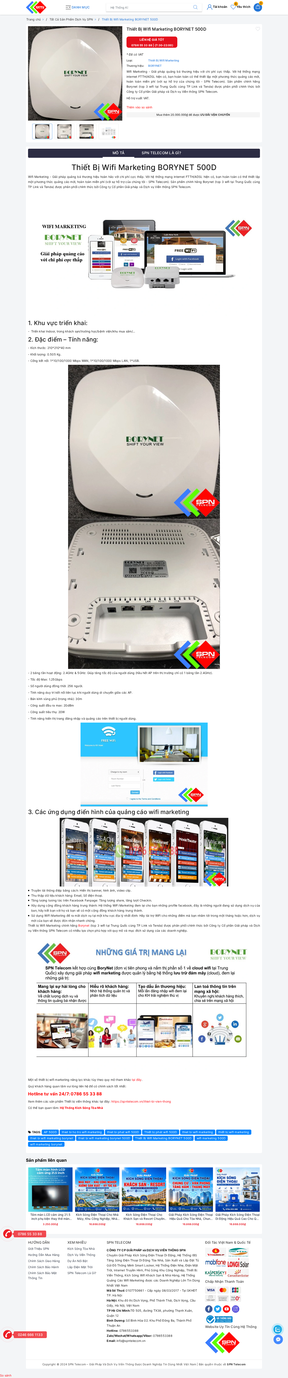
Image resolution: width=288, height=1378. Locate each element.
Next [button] (271, 1202)
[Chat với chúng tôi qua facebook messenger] (278, 1339)
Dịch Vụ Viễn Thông (81, 1255)
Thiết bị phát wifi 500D (160, 1132)
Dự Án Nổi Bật (77, 1261)
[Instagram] (235, 1309)
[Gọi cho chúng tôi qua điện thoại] (7, 1233)
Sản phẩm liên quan (46, 1160)
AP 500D (50, 1132)
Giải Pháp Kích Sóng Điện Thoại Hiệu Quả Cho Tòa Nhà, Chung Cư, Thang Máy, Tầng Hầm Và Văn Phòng (191, 1216)
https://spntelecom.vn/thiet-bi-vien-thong (141, 1101)
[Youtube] (226, 1309)
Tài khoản (219, 6)
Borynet (83, 925)
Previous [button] (16, 1202)
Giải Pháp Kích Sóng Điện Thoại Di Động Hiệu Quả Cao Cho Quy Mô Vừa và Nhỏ (237, 1216)
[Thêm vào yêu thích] (258, 28)
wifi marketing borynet (46, 1144)
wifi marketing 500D (211, 1138)
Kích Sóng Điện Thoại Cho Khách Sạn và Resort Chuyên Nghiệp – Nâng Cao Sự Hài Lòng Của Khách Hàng (144, 1216)
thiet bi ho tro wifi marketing (82, 1132)
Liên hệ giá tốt (152, 39)
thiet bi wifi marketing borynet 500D (104, 1138)
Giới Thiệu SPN (38, 1248)
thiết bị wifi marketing (233, 1132)
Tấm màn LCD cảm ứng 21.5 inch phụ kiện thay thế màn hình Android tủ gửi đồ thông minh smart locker (50, 1216)
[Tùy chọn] (30, 1189)
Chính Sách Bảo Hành (43, 1267)
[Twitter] (217, 1309)
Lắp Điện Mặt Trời (80, 1267)
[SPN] (44, 7)
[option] (75, 73)
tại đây (137, 1079)
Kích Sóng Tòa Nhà (81, 1248)
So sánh (5, 1375)
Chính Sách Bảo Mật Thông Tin (42, 1275)
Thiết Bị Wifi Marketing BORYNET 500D (163, 1138)
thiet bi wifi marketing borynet (51, 1138)
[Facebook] (209, 1309)
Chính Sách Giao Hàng (44, 1261)
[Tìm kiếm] (195, 7)
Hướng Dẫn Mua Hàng (44, 1255)
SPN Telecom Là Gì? (81, 1273)
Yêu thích (242, 6)
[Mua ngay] (77, 1189)
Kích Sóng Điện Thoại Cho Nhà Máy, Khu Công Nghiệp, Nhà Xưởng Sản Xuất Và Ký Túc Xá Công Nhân (97, 1216)
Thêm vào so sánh (139, 107)
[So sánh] (70, 1189)
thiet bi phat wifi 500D (123, 1132)
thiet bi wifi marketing (197, 1132)
